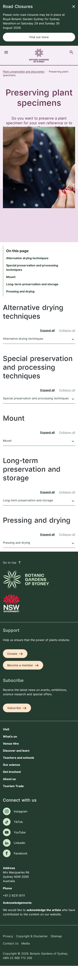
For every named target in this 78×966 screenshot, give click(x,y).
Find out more (39, 37)
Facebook (20, 853)
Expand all (47, 330)
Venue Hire (11, 743)
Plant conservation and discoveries (23, 71)
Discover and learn (16, 750)
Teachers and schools (18, 757)
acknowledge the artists (44, 910)
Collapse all (67, 330)
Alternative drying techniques (27, 258)
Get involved (12, 772)
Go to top (12, 562)
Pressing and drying (20, 291)
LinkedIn (19, 843)
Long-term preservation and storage (32, 284)
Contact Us (11, 943)
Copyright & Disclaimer (32, 936)
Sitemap (56, 936)
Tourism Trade (13, 786)
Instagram (20, 811)
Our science (11, 765)
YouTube (20, 832)
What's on (10, 736)
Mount (10, 277)
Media (25, 943)
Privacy (8, 936)
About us (9, 779)
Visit (6, 729)
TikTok (18, 822)
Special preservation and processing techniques (39, 398)
